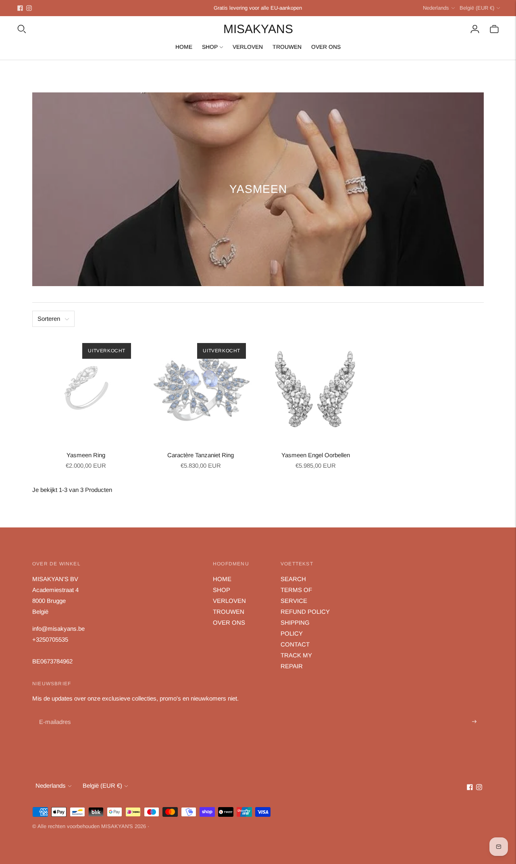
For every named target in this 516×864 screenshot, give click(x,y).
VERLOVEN (248, 47)
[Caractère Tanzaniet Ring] (200, 388)
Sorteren (48, 318)
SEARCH (293, 578)
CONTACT (295, 644)
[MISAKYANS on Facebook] (20, 8)
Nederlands (436, 8)
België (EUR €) (477, 8)
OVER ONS (326, 47)
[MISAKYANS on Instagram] (29, 8)
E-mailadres (54, 712)
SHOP (210, 47)
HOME (183, 47)
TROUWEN (287, 47)
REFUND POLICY (305, 611)
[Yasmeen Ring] (85, 388)
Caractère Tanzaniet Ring (200, 455)
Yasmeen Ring (86, 455)
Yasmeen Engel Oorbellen (315, 455)
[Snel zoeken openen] (21, 29)
